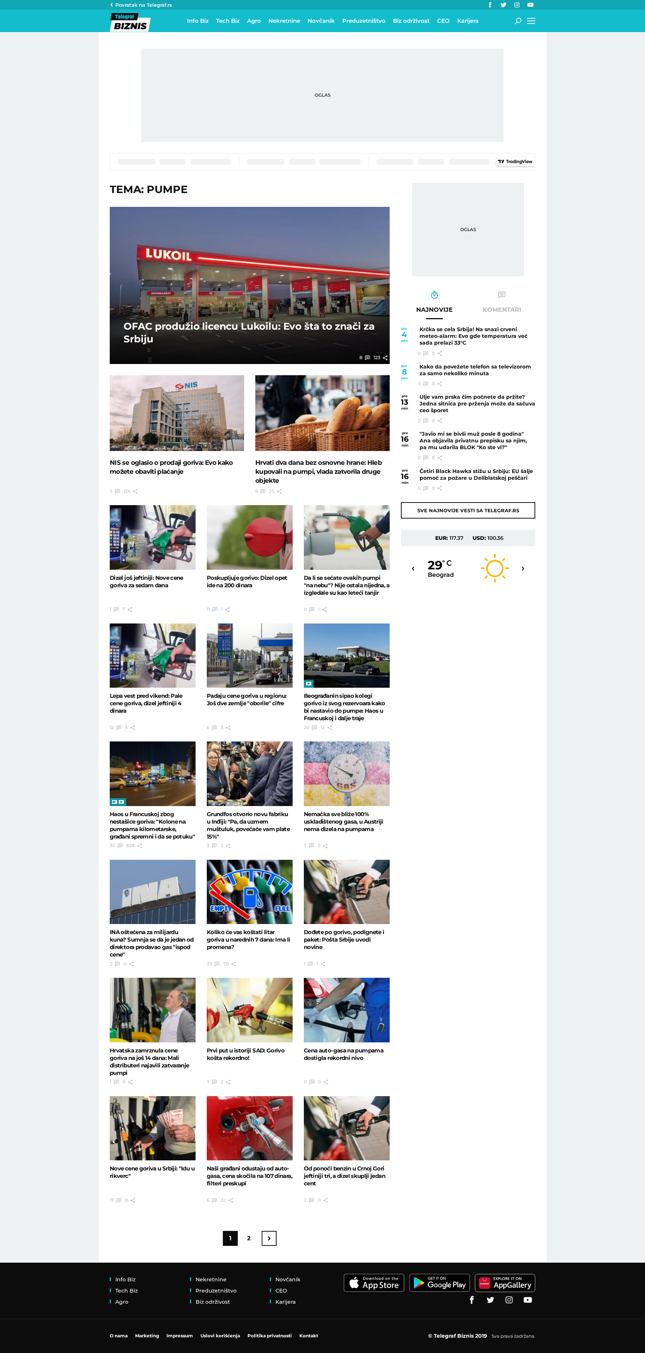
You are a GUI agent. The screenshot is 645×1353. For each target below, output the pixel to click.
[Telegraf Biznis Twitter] (503, 5)
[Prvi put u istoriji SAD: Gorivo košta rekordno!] (250, 1010)
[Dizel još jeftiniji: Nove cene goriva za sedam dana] (153, 537)
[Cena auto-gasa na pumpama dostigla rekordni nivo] (347, 1010)
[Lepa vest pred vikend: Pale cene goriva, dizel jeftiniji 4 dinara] (153, 655)
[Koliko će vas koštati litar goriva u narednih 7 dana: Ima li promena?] (250, 892)
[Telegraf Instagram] (517, 5)
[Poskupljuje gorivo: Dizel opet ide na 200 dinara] (250, 537)
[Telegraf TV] (530, 5)
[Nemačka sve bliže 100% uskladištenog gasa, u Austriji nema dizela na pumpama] (347, 773)
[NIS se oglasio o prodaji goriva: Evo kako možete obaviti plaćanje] (177, 413)
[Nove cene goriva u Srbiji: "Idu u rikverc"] (153, 1128)
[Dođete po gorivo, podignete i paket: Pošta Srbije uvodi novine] (347, 892)
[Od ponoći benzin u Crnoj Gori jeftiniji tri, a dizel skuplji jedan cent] (347, 1128)
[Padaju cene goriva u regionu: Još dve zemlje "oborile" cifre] (250, 655)
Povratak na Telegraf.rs (143, 5)
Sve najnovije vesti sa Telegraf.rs (468, 510)
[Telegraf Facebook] (490, 5)
